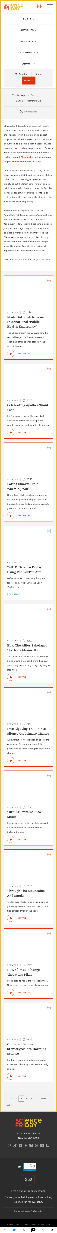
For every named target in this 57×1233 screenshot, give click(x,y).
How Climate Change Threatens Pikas (23, 972)
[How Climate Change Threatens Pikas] (10, 992)
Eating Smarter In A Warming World (22, 486)
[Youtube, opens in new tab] (20, 1145)
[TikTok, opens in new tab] (15, 1145)
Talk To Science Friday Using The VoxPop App (24, 570)
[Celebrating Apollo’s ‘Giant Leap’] (10, 432)
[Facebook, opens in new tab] (25, 1145)
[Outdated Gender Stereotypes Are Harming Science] (10, 1076)
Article (12, 563)
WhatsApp (43, 1230)
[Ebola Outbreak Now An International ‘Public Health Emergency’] (10, 353)
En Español (21, 74)
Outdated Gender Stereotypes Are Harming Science (26, 1049)
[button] (39, 6)
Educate (27, 41)
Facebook (5, 1230)
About (27, 63)
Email (52, 1230)
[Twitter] (24, 1230)
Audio (27, 19)
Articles (27, 30)
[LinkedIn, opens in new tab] (42, 1145)
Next (43, 1098)
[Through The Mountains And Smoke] (10, 918)
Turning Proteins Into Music (24, 814)
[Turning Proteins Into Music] (10, 839)
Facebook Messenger (14, 1230)
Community (27, 52)
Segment (12, 312)
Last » (9, 1105)
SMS (33, 1230)
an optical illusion (21, 161)
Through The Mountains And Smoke (26, 893)
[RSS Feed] (47, 1145)
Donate (28, 80)
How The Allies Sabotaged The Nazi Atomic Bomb (27, 648)
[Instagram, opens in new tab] (9, 1145)
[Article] (49, 530)
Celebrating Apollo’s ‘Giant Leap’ (27, 407)
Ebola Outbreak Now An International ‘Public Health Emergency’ (25, 321)
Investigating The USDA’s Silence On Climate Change (28, 731)
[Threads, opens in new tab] (36, 1145)
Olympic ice (27, 157)
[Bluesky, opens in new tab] (31, 1145)
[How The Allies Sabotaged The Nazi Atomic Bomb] (10, 677)
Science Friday (13, 6)
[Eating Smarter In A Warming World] (10, 515)
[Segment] (49, 280)
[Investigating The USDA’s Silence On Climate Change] (10, 760)
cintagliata (30, 111)
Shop (39, 74)
